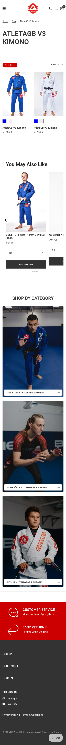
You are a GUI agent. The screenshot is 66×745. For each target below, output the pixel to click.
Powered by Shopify (51, 732)
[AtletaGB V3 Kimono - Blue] (17, 94)
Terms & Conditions (32, 714)
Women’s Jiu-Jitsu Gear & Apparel (27, 487)
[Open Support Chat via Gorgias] (50, 8)
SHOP (7, 654)
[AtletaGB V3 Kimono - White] (48, 94)
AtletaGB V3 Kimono (14, 127)
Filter (12, 65)
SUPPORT (11, 666)
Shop (14, 21)
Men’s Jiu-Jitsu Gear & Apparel (25, 392)
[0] (61, 8)
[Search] (56, 8)
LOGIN (8, 678)
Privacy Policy (10, 714)
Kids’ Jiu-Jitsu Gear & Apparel (24, 582)
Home (5, 21)
